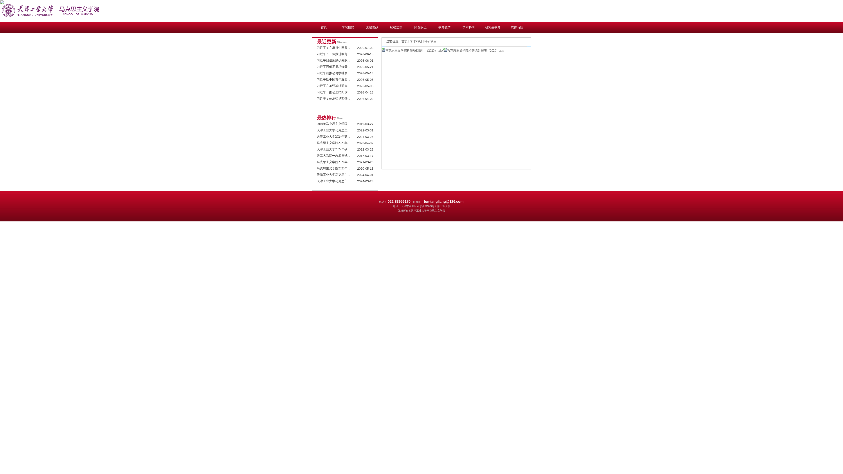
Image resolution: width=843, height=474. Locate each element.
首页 (405, 41)
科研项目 (430, 41)
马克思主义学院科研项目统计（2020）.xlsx (414, 50)
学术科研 (416, 41)
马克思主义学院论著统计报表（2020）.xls (475, 50)
